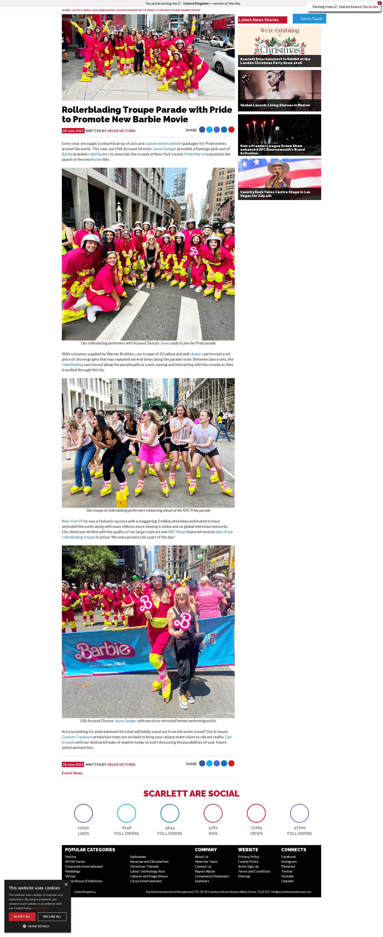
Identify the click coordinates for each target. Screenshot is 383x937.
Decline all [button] (52, 916)
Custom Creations (77, 737)
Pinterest (288, 866)
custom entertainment (163, 143)
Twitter (287, 871)
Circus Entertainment (146, 881)
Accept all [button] (22, 916)
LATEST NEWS (81, 10)
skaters (196, 354)
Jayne (164, 343)
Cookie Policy (248, 861)
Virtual (70, 876)
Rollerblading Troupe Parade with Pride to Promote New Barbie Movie (146, 10)
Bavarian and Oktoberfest (149, 861)
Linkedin (287, 881)
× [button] (66, 884)
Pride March (194, 154)
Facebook (288, 857)
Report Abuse (205, 871)
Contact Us (203, 866)
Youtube (287, 876)
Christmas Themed (144, 866)
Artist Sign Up (248, 866)
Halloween (138, 857)
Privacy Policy (248, 857)
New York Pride (75, 521)
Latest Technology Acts (147, 871)
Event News (72, 773)
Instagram (289, 861)
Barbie (67, 154)
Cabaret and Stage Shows (149, 876)
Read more (40, 908)
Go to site (371, 7)
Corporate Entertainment (84, 866)
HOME (66, 10)
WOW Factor (75, 861)
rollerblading (72, 364)
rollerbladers (98, 154)
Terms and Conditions (254, 871)
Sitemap (244, 876)
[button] (202, 129)
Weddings (72, 871)
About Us (202, 857)
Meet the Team (206, 861)
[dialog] (37, 906)
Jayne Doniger (164, 148)
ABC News (177, 531)
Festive (70, 857)
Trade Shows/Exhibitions (83, 881)
